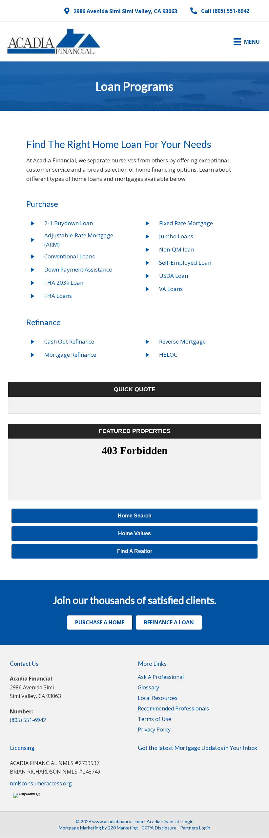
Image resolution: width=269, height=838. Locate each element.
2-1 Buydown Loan (68, 223)
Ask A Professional (161, 677)
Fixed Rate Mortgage (186, 223)
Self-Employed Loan (185, 262)
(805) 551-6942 (28, 720)
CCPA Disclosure (158, 827)
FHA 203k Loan (63, 282)
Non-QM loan (176, 249)
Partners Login (195, 827)
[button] (120, 11)
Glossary (148, 688)
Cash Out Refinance (69, 341)
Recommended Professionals (173, 709)
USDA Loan (173, 275)
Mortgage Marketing (80, 827)
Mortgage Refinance (70, 354)
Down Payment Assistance (78, 269)
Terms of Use (154, 719)
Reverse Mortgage (182, 341)
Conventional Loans (69, 256)
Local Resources (157, 698)
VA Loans (171, 289)
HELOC (168, 354)
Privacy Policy (154, 730)
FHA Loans (58, 295)
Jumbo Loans (176, 236)
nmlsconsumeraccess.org (41, 783)
